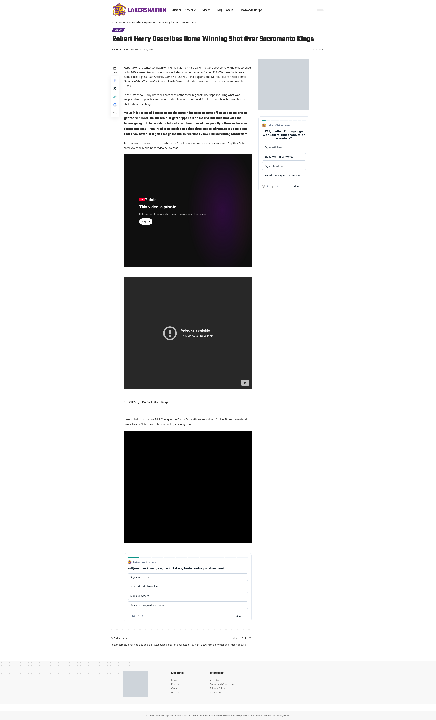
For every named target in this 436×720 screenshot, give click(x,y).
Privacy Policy (282, 715)
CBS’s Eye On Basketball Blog (148, 402)
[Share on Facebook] (115, 80)
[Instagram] (250, 638)
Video (118, 30)
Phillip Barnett (120, 49)
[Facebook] (246, 638)
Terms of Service (262, 715)
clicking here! (183, 424)
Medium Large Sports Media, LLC (171, 715)
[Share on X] (115, 88)
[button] (115, 96)
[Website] (241, 638)
